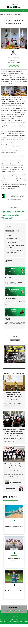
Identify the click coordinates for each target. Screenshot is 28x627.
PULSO (7, 319)
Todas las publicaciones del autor (14, 57)
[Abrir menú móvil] (3, 10)
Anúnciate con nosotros (22, 621)
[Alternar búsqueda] (24, 10)
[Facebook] (10, 66)
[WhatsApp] (15, 66)
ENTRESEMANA (11, 298)
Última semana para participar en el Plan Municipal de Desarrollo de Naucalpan (14, 431)
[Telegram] (18, 66)
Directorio (6, 621)
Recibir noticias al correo (14, 207)
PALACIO (8, 278)
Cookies (14, 619)
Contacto (12, 621)
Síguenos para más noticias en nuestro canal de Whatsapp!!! (13, 215)
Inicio (1, 14)
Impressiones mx (14, 616)
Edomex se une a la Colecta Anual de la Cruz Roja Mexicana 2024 (14, 466)
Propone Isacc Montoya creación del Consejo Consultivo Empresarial (14, 395)
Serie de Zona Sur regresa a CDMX (14, 591)
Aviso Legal (20, 619)
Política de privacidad (5, 619)
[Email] (12, 66)
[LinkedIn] (13, 611)
